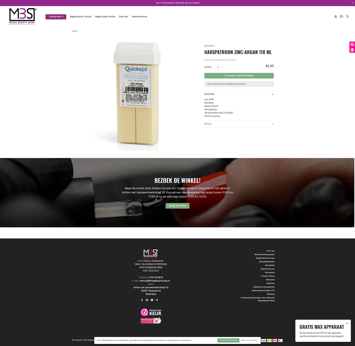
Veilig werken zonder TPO (263, 290)
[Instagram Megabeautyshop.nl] (147, 300)
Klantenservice (139, 16)
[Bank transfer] (263, 341)
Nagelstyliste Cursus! (81, 16)
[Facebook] (142, 300)
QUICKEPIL (209, 46)
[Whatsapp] (152, 300)
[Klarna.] (274, 341)
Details (208, 124)
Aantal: (208, 67)
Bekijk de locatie (177, 205)
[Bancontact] (280, 341)
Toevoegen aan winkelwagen (239, 75)
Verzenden (270, 265)
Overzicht (209, 94)
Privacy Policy (268, 276)
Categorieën (55, 16)
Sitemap (271, 294)
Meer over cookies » (249, 340)
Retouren (270, 280)
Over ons (123, 16)
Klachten (270, 283)
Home (74, 31)
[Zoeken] (347, 17)
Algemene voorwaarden (264, 287)
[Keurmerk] (150, 315)
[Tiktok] (157, 300)
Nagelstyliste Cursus (265, 258)
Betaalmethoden (267, 262)
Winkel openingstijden (265, 254)
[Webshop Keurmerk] (150, 323)
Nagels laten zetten (105, 16)
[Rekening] (336, 17)
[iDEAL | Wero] (269, 341)
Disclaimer (270, 272)
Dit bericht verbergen (228, 340)
